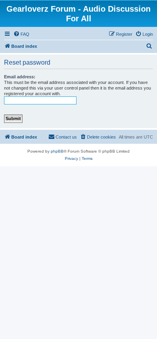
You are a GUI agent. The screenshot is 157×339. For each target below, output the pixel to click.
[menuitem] (21, 34)
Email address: (19, 76)
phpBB (57, 151)
